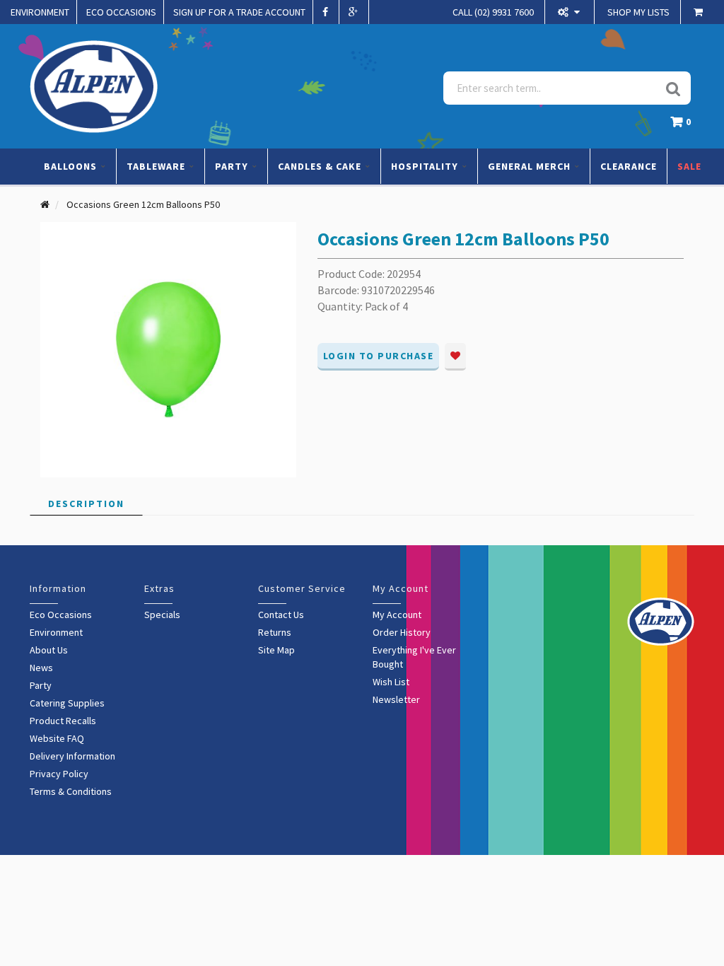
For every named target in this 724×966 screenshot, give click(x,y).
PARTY (233, 166)
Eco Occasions (61, 614)
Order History (402, 632)
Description (86, 503)
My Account (397, 614)
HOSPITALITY (426, 166)
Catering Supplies (67, 703)
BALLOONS (72, 166)
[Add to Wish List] (455, 357)
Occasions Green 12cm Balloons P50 (143, 204)
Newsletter (396, 699)
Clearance (628, 166)
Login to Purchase (378, 355)
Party (41, 685)
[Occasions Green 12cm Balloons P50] (168, 348)
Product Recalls (63, 720)
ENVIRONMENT (40, 12)
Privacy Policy (59, 773)
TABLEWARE (157, 166)
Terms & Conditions (71, 791)
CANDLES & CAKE (321, 166)
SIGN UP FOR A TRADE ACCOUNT (239, 12)
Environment (56, 632)
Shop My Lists (638, 12)
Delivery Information (72, 756)
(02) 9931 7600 (493, 12)
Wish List (391, 681)
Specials (162, 614)
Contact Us (281, 614)
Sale (689, 166)
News (41, 667)
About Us (49, 650)
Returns (274, 632)
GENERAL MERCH (530, 166)
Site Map (276, 650)
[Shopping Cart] (700, 12)
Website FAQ (57, 738)
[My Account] (570, 12)
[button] (684, 125)
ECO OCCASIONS (121, 12)
